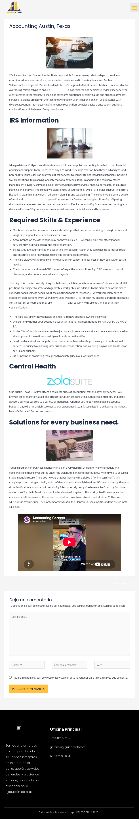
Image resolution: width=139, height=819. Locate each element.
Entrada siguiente (123, 583)
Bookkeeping (42, 33)
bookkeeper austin (34, 199)
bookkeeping (59, 302)
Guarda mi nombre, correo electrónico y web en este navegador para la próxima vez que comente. (71, 677)
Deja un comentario (20, 33)
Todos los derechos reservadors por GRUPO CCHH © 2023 (68, 812)
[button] (134, 7)
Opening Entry (59, 89)
